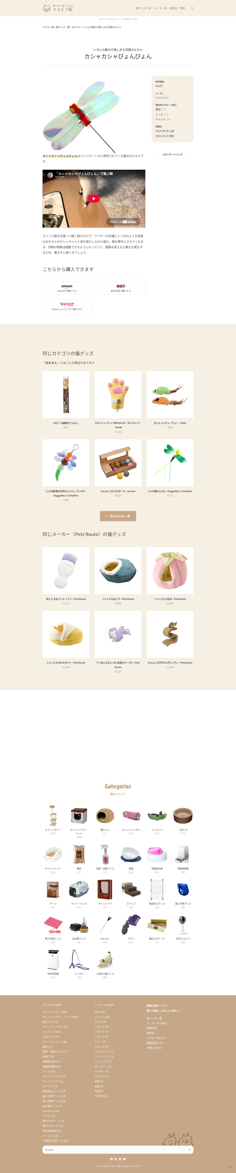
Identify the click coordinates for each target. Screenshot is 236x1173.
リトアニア (101, 1061)
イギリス (100, 1032)
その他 (98, 1096)
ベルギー (100, 1071)
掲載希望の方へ (156, 1043)
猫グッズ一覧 (143, 8)
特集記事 (152, 1028)
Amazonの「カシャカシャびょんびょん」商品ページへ (67, 287)
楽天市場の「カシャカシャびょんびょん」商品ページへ (121, 287)
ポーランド (101, 1066)
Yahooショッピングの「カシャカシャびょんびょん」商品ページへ (67, 306)
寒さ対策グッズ (52, 1101)
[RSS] (120, 1159)
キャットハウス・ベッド (57, 1017)
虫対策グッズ (50, 1106)
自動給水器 (49, 1061)
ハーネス (48, 1136)
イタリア (100, 1037)
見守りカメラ (50, 1126)
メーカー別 (160, 8)
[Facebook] (111, 1159)
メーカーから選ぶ (157, 1023)
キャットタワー (52, 1012)
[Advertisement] (172, 210)
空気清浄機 (49, 1131)
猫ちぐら (48, 1022)
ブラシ (46, 1116)
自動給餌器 (49, 1066)
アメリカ (100, 1017)
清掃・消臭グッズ (53, 1051)
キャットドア (50, 1081)
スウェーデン (102, 1051)
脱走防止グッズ (52, 1091)
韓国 (97, 1086)
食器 (45, 1056)
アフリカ (100, 1076)
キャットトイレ (52, 1042)
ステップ (48, 1086)
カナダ (98, 1022)
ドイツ (98, 1042)
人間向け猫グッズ (53, 1140)
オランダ (100, 1046)
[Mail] (124, 1159)
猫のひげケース (51, 1121)
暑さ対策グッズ (52, 1096)
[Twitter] (116, 1159)
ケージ (46, 1071)
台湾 (97, 1081)
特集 (182, 8)
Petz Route (162, 97)
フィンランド (102, 1056)
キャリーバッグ (52, 1076)
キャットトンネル (53, 1027)
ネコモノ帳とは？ (157, 1038)
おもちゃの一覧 (120, 516)
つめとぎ (48, 1037)
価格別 (173, 8)
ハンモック (49, 1032)
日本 (97, 1012)
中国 (97, 1091)
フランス (100, 1027)
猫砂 (45, 1046)
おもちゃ (48, 1111)
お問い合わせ (154, 1048)
